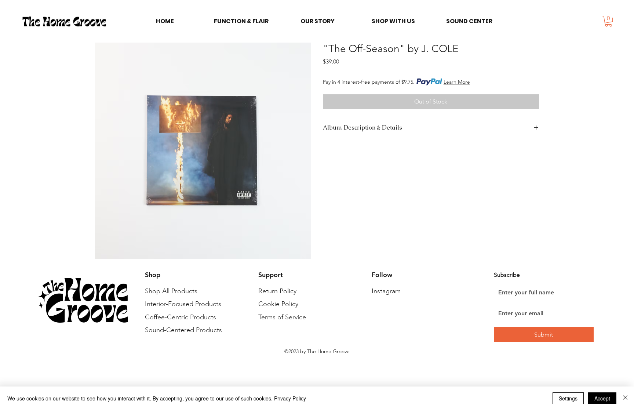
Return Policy (277, 291)
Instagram (386, 291)
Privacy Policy (290, 398)
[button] (608, 21)
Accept (602, 398)
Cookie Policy (278, 304)
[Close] (625, 398)
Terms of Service (282, 317)
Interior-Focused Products (183, 304)
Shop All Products (171, 291)
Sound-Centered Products (183, 330)
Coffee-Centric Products (180, 317)
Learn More (457, 82)
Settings (568, 398)
